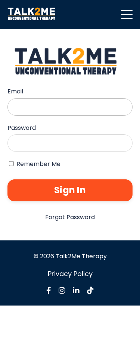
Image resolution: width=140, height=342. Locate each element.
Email (15, 91)
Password (21, 128)
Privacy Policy (70, 273)
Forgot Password (70, 217)
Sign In (70, 190)
